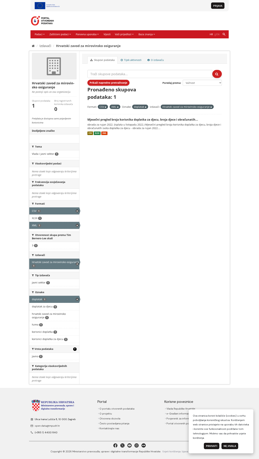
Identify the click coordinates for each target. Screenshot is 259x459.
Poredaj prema (171, 83)
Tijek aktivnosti (132, 60)
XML (104, 133)
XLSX (97, 133)
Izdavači (45, 46)
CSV (90, 133)
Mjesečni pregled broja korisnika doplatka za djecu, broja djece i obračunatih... (142, 119)
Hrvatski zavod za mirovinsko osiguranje (88, 46)
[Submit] (217, 74)
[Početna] (33, 46)
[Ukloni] (105, 107)
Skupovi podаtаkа (104, 60)
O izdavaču (157, 60)
